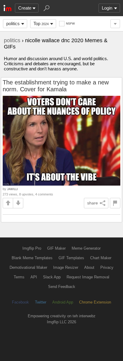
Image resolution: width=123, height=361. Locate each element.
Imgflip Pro (31, 248)
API (33, 277)
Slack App (52, 277)
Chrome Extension (95, 302)
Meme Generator (86, 248)
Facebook (20, 302)
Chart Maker (100, 258)
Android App (62, 302)
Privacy (106, 267)
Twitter (40, 302)
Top (41, 23)
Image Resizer (65, 267)
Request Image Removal (88, 277)
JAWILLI (12, 189)
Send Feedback (61, 286)
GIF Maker (56, 248)
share (92, 203)
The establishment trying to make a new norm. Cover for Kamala (56, 85)
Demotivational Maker (28, 267)
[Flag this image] (115, 203)
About (89, 267)
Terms (19, 277)
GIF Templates (71, 258)
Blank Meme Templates (32, 258)
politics (13, 23)
